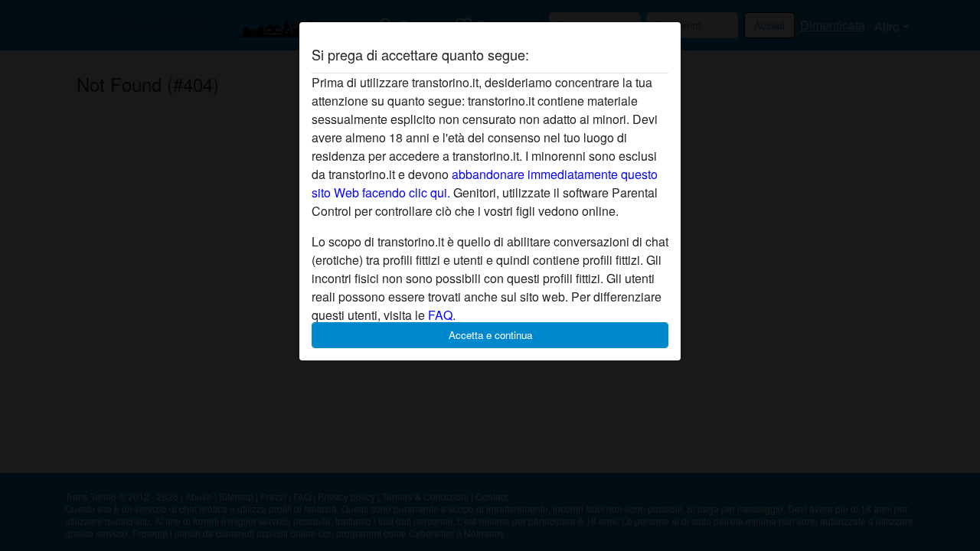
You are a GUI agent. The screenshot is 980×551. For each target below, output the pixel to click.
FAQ (440, 315)
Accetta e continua (490, 335)
